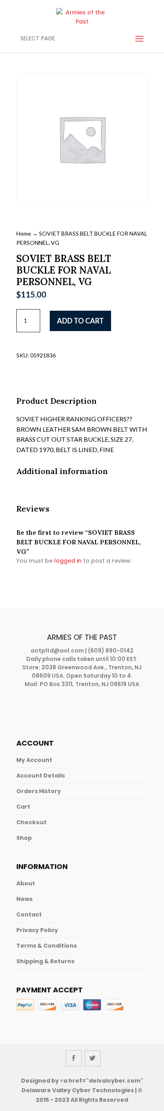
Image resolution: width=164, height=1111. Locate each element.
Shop (24, 838)
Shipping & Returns (45, 961)
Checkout (31, 822)
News (24, 899)
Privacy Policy (37, 930)
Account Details (40, 776)
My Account (34, 760)
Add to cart (80, 320)
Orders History (38, 791)
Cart (23, 807)
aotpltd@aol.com (57, 651)
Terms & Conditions (46, 946)
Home (23, 233)
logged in (68, 561)
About (25, 883)
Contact (29, 915)
